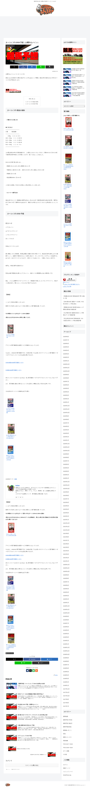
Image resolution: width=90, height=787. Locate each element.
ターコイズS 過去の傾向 (32, 101)
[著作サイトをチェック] (16, 497)
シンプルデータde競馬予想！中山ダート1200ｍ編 (10, 336)
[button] (49, 66)
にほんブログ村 (67, 286)
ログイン (65, 764)
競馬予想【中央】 (10, 653)
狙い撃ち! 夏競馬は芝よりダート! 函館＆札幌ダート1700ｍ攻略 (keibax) (11, 436)
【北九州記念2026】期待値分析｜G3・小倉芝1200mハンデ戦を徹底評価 (73, 319)
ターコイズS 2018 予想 (32, 103)
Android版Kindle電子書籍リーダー (15, 362)
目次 (30, 98)
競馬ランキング (66, 282)
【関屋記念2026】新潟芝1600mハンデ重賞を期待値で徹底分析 (73, 308)
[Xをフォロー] (18, 497)
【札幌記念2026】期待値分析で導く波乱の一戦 (74, 297)
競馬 (15, 479)
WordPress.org (67, 775)
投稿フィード (66, 768)
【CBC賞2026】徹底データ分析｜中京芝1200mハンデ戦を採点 (73, 302)
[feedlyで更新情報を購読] (20, 497)
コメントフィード (68, 771)
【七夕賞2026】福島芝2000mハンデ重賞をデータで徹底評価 (73, 314)
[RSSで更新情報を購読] (22, 497)
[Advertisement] (45, 27)
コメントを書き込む (32, 765)
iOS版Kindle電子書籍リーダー (14, 370)
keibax (18, 485)
